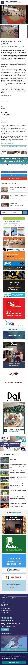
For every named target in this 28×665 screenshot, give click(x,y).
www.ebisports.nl (6, 140)
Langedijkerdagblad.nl (11, 1)
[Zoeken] (25, 212)
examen (4, 143)
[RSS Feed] (11, 618)
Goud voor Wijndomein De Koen (18, 490)
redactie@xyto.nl (7, 610)
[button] (0, 31)
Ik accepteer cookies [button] (14, 662)
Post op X (14, 175)
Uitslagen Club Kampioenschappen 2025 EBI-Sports (17, 205)
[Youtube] (8, 618)
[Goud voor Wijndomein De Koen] (4, 492)
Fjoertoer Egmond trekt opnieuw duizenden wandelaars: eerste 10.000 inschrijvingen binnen (18, 505)
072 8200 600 (6, 608)
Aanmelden (5, 629)
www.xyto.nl (6, 612)
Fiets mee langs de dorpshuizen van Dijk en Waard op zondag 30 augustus (18, 466)
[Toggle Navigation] (25, 3)
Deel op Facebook (15, 172)
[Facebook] (2, 618)
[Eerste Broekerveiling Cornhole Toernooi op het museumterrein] (4, 473)
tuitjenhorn (12, 143)
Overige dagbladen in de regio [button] (9, 649)
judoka (8, 143)
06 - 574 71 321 (20, 165)
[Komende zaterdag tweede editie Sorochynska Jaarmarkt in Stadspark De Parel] (4, 486)
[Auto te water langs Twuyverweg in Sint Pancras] (4, 460)
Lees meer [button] (13, 658)
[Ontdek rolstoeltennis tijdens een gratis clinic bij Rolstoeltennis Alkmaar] (4, 499)
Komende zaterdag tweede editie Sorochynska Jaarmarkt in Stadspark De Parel (18, 485)
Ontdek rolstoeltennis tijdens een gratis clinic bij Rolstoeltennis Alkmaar (18, 498)
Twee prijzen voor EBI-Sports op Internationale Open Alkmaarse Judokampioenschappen (18, 197)
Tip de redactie (15, 178)
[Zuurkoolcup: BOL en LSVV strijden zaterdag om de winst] (4, 479)
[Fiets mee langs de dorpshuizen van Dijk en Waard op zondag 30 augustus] (4, 466)
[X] (5, 618)
